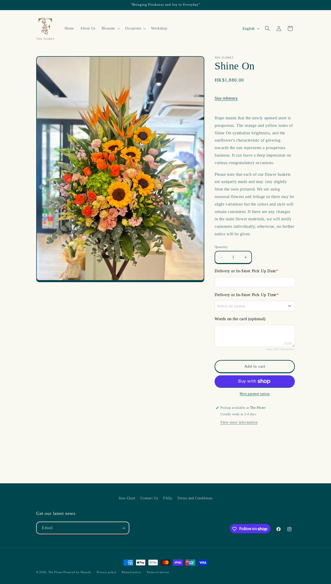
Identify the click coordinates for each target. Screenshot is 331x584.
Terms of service (158, 571)
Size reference (226, 98)
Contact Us (149, 498)
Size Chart (127, 498)
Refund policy (131, 571)
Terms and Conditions (194, 498)
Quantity (221, 247)
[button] (110, 28)
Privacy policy (107, 571)
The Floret (55, 572)
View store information (239, 422)
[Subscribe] (123, 528)
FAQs (167, 498)
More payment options (255, 394)
